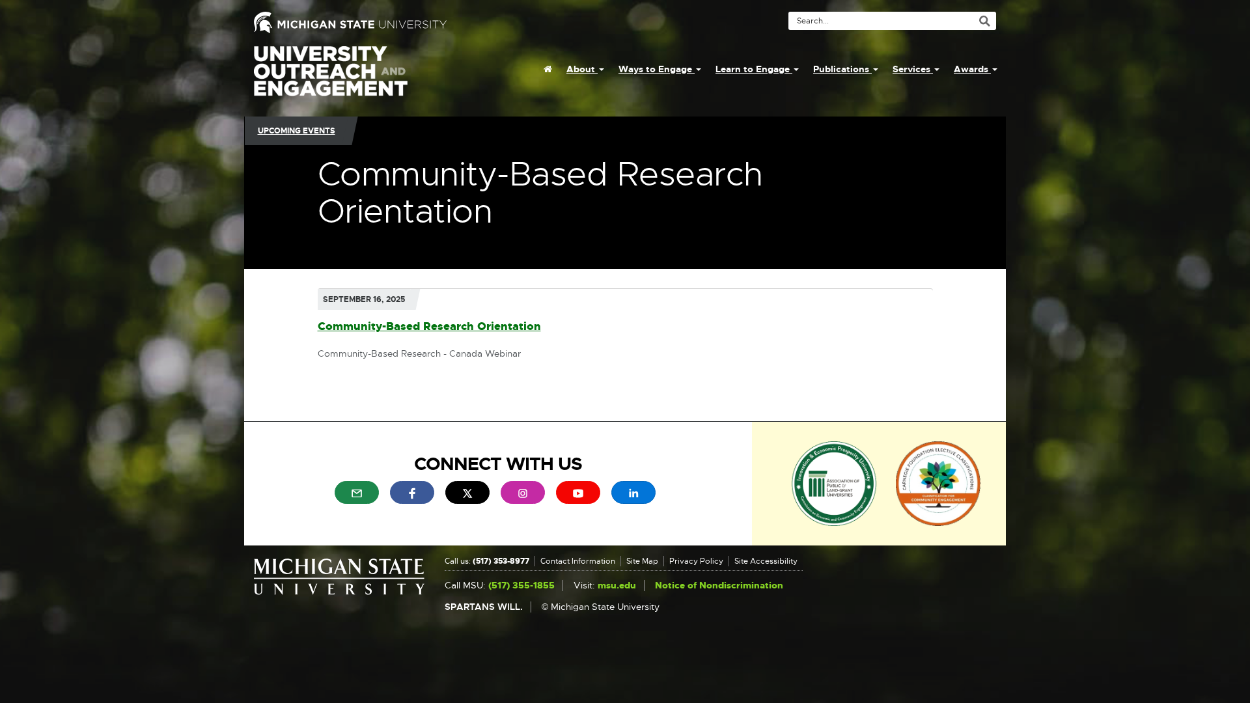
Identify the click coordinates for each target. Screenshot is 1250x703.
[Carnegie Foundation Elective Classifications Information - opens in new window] (938, 483)
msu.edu (617, 585)
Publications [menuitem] (842, 69)
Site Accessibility (766, 561)
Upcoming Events (296, 131)
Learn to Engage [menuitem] (753, 69)
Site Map (642, 561)
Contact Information (577, 561)
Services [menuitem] (913, 69)
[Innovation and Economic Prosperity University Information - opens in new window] (834, 483)
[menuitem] (548, 69)
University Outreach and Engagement (331, 78)
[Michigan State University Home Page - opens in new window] (434, 22)
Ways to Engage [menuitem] (656, 69)
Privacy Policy (696, 561)
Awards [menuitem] (972, 69)
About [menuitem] (582, 69)
